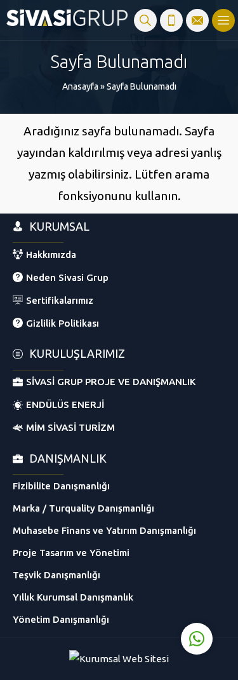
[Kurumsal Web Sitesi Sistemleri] (119, 658)
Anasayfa (80, 86)
